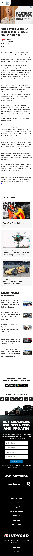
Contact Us (16, 507)
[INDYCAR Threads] (26, 399)
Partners (16, 520)
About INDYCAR (16, 498)
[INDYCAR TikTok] (21, 399)
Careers (16, 503)
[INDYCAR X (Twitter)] (7, 399)
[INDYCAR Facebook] (12, 399)
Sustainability (16, 524)
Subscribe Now (16, 461)
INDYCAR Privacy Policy (18, 467)
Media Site (17, 516)
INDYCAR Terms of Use (25, 465)
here (2, 184)
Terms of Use (16, 551)
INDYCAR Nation (16, 511)
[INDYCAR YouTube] (16, 399)
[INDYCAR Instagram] (2, 399)
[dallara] (13, 484)
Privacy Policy (16, 547)
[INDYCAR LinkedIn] (31, 399)
